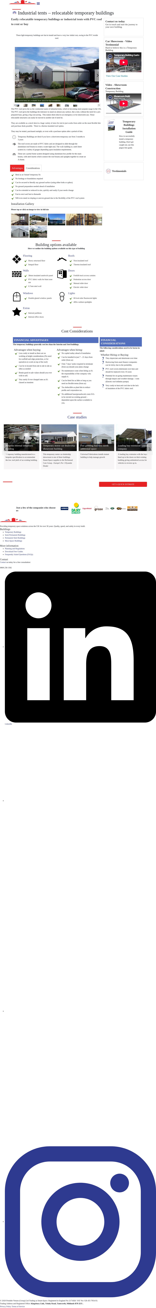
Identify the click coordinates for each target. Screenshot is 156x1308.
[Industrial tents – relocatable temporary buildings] (20, 219)
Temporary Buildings (13, 532)
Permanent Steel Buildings (15, 538)
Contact (3, 562)
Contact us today (124, 32)
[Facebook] (80, 1011)
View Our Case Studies (117, 76)
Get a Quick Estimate (123, 484)
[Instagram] (80, 1222)
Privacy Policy (5, 1306)
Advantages (17, 168)
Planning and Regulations (15, 549)
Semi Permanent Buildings (15, 535)
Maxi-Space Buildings (13, 541)
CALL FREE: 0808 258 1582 (75, 484)
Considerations (33, 168)
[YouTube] (80, 801)
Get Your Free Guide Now (129, 154)
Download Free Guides (14, 551)
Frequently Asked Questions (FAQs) (19, 554)
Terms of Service (18, 1306)
